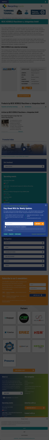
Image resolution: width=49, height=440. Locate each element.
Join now (37, 223)
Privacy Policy (10, 230)
